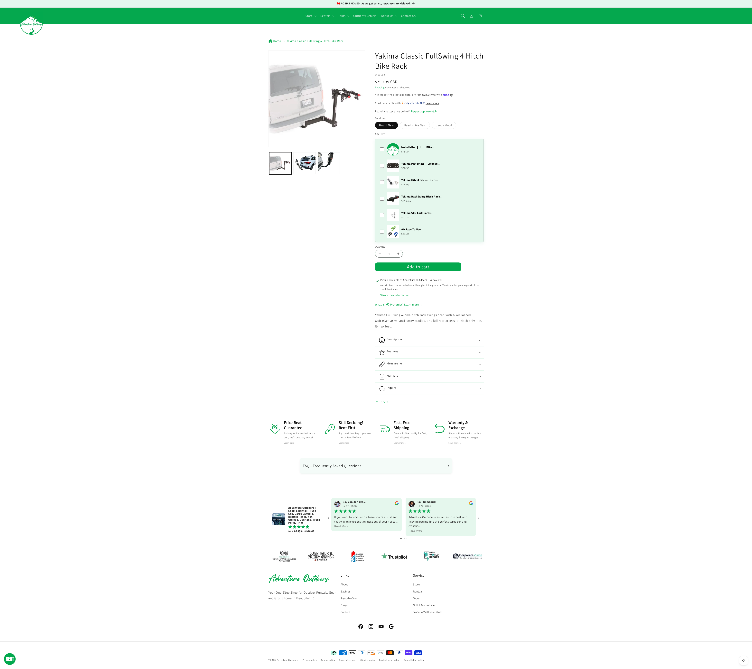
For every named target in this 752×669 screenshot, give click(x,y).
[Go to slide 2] (404, 538)
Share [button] (384, 402)
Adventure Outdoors (287, 660)
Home (277, 41)
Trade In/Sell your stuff (427, 612)
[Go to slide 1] (401, 538)
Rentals (418, 591)
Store (416, 584)
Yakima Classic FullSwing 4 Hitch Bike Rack (315, 41)
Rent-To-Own (349, 598)
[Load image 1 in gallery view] (280, 163)
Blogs (344, 605)
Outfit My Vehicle (424, 605)
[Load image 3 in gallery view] (329, 163)
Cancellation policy (414, 659)
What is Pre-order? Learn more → (398, 305)
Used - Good (446, 125)
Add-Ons (380, 134)
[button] (310, 16)
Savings (346, 591)
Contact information (389, 659)
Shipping (380, 87)
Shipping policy (367, 659)
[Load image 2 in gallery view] (304, 163)
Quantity (380, 247)
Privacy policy (310, 659)
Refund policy (328, 659)
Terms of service (347, 659)
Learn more (432, 103)
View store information (394, 295)
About (344, 584)
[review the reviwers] (397, 504)
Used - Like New (417, 125)
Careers (345, 612)
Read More (341, 526)
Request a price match (424, 111)
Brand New (386, 125)
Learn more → (290, 442)
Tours (416, 598)
